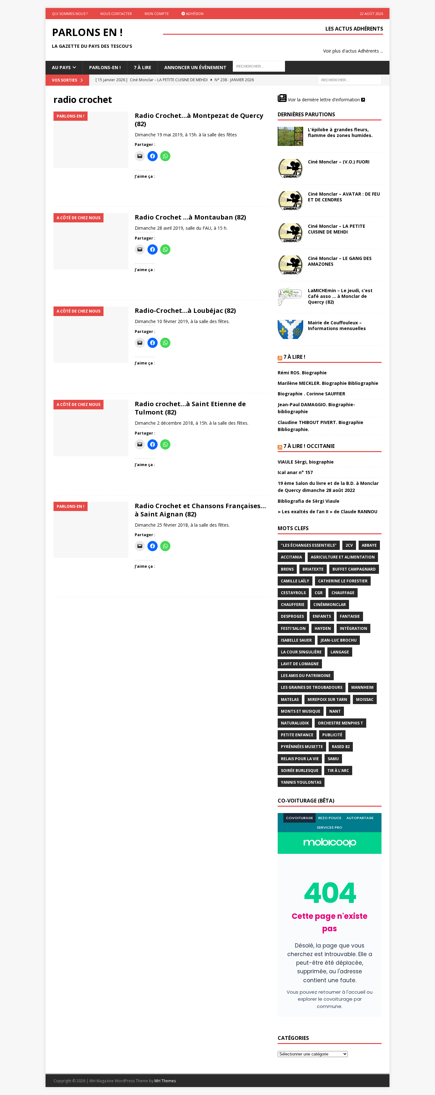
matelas (290, 699)
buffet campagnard (354, 569)
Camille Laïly (295, 581)
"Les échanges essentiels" (309, 545)
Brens (287, 569)
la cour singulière (301, 652)
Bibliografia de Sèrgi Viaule (308, 501)
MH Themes (165, 1081)
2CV (349, 545)
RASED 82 (341, 746)
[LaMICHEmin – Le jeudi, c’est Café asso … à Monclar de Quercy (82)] (290, 297)
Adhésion (194, 13)
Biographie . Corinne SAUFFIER (311, 394)
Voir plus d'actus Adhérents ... (353, 51)
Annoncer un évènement (195, 67)
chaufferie (292, 604)
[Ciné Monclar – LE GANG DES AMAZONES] (290, 265)
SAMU (333, 758)
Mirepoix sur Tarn (327, 699)
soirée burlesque (299, 770)
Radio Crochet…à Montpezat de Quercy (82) (199, 119)
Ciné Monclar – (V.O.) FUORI (338, 162)
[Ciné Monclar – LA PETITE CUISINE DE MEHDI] (290, 232)
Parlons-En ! (105, 67)
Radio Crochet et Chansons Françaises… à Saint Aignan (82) (200, 509)
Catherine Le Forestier (342, 581)
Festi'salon (293, 628)
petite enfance (297, 735)
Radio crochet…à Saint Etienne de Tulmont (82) (190, 408)
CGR (319, 592)
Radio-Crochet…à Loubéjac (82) (185, 310)
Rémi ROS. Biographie (302, 373)
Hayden (323, 628)
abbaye (369, 545)
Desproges (292, 616)
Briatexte (313, 569)
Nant (335, 711)
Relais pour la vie (300, 758)
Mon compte (157, 13)
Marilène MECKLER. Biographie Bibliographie (328, 383)
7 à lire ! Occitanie (309, 446)
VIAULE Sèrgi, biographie (306, 462)
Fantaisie (350, 616)
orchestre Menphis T (340, 723)
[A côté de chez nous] (90, 241)
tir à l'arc (338, 770)
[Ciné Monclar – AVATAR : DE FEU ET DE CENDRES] (290, 200)
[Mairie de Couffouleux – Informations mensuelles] (290, 329)
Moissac (365, 699)
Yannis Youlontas (301, 782)
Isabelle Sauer (296, 640)
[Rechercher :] (350, 79)
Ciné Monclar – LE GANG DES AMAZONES (340, 261)
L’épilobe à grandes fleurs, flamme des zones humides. (340, 132)
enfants (322, 616)
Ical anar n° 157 (295, 472)
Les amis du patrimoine (306, 675)
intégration (353, 628)
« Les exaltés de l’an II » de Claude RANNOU (327, 511)
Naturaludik (295, 723)
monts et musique (300, 711)
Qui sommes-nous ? (70, 13)
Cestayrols (293, 592)
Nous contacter (116, 13)
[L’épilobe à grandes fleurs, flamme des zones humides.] (290, 136)
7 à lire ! (294, 356)
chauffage (343, 592)
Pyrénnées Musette (302, 746)
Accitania (291, 557)
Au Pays (61, 67)
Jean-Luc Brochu (339, 640)
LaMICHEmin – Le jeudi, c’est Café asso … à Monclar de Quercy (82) (340, 296)
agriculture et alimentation (343, 557)
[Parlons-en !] (90, 140)
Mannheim (362, 687)
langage (340, 652)
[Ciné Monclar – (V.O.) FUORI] (290, 168)
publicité (332, 735)
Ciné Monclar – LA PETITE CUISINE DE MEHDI (336, 229)
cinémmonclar (329, 604)
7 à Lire (142, 67)
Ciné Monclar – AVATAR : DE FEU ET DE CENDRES (344, 197)
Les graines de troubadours (311, 687)
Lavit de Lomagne (300, 663)
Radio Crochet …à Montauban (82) (190, 217)
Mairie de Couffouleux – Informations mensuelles (337, 325)
